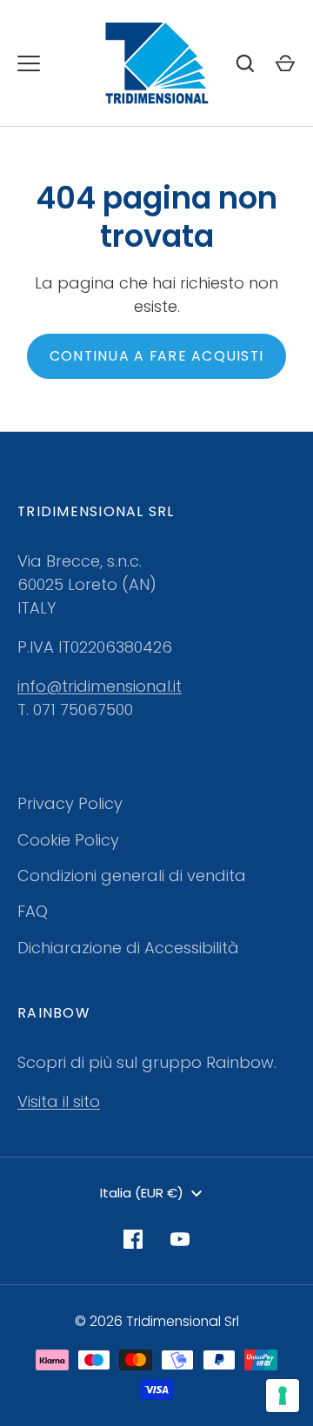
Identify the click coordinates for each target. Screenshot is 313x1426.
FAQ (32, 911)
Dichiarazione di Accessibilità (128, 947)
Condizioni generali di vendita (131, 875)
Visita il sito (58, 1101)
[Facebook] (133, 1239)
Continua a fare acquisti (156, 356)
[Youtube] (180, 1239)
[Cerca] (245, 63)
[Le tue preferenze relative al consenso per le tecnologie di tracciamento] (282, 1395)
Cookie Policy (68, 840)
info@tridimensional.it (99, 686)
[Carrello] (285, 63)
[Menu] (29, 63)
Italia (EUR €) (141, 1193)
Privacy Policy (70, 803)
